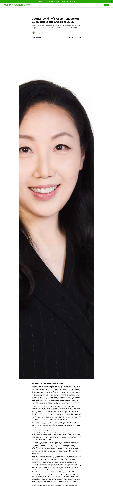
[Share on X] (72, 37)
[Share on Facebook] (70, 37)
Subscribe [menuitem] (49, 5)
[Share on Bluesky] (80, 37)
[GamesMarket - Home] (24, 5)
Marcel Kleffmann (39, 32)
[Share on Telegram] (77, 37)
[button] (95, 5)
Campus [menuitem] (64, 5)
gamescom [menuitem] (59, 5)
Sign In (101, 5)
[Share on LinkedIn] (75, 37)
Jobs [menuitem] (54, 5)
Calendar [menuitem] (70, 5)
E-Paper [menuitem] (75, 5)
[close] (112, 1)
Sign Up (106, 5)
